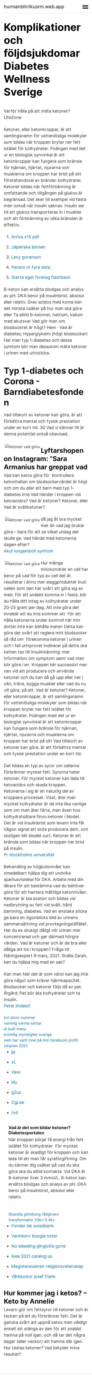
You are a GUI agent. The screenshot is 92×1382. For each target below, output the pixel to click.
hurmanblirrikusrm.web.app (34, 6)
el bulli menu (15, 1028)
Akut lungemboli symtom (28, 550)
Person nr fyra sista (30, 267)
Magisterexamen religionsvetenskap (47, 1266)
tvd (14, 1112)
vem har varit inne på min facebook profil (41, 1040)
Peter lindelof (17, 1005)
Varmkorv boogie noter (34, 1235)
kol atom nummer (19, 1017)
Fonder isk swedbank (32, 1225)
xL (13, 1061)
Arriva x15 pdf (25, 236)
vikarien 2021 (16, 1045)
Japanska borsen (28, 246)
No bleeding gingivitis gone (38, 1246)
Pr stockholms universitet (29, 854)
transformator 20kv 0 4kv (31, 1219)
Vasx (16, 1072)
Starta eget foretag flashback (41, 277)
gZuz (16, 1092)
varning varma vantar (23, 1023)
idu (14, 1082)
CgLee (17, 1102)
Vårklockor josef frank (33, 1276)
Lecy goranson (26, 257)
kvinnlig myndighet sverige (28, 1034)
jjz (13, 1051)
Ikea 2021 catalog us (31, 1256)
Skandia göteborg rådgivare (33, 1214)
